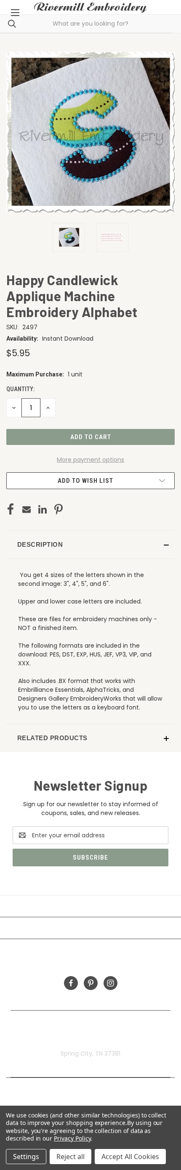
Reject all (70, 1156)
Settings (26, 1156)
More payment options (90, 459)
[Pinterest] (58, 509)
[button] (90, 544)
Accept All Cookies (130, 1156)
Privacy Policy (72, 1138)
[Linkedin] (42, 509)
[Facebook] (10, 509)
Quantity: (20, 389)
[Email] (26, 509)
